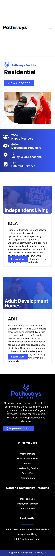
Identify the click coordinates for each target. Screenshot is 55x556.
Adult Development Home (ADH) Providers (27, 529)
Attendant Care (27, 453)
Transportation (27, 508)
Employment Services (27, 503)
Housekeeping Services (27, 468)
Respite (27, 463)
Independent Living (27, 534)
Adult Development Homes (27, 539)
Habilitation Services (27, 458)
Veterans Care (27, 478)
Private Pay (27, 473)
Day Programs (27, 498)
